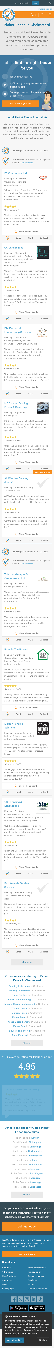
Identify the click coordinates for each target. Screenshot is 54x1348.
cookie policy (11, 1333)
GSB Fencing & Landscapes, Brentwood (24, 1088)
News (4, 1284)
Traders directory (36, 1275)
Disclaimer (33, 1280)
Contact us (7, 1280)
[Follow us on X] (20, 1299)
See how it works (27, 1253)
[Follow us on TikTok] (40, 1299)
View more (27, 962)
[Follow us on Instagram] (27, 1299)
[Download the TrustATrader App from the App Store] (37, 1308)
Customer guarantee (37, 1288)
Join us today (27, 1226)
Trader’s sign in (45, 8)
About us (6, 1267)
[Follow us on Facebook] (14, 1299)
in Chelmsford (27, 986)
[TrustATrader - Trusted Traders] (8, 13)
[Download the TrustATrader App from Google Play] (18, 1308)
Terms (31, 1284)
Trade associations (37, 1267)
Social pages (8, 1288)
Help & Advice (9, 1275)
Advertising (7, 1271)
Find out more (26, 162)
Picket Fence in (27, 1137)
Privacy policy (34, 1271)
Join (34, 3)
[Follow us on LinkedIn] (33, 1299)
